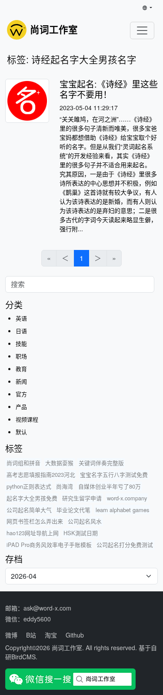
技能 (21, 343)
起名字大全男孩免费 (32, 498)
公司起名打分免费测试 (124, 544)
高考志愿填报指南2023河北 (41, 474)
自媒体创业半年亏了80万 (109, 486)
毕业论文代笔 (73, 510)
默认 (21, 432)
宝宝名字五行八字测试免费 (114, 474)
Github (75, 635)
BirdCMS (23, 656)
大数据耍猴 (59, 463)
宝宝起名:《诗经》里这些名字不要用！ (109, 89)
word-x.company (127, 498)
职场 (21, 356)
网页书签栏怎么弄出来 (35, 521)
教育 (21, 368)
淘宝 (51, 635)
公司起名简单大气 (29, 510)
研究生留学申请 (82, 498)
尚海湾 (64, 486)
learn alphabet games (122, 510)
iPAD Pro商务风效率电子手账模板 (49, 544)
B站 (31, 635)
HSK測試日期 (80, 533)
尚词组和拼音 (23, 463)
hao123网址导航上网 (33, 533)
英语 (21, 318)
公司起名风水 (85, 521)
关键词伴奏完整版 (101, 463)
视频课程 (27, 419)
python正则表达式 (29, 486)
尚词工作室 (67, 647)
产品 (21, 406)
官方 (21, 394)
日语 (21, 331)
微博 (11, 635)
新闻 (21, 381)
